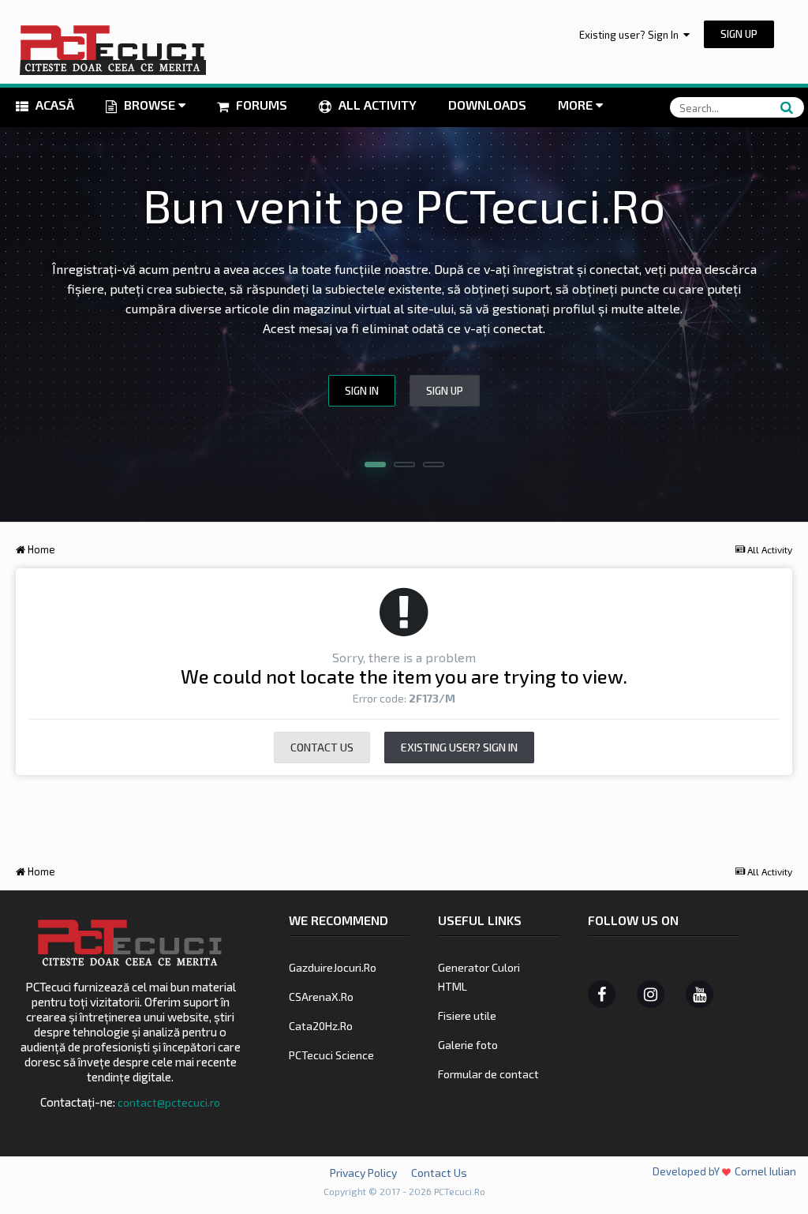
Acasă (53, 104)
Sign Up (739, 34)
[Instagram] (650, 994)
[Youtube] (699, 994)
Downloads (487, 104)
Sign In (362, 390)
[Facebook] (601, 994)
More (575, 104)
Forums (260, 104)
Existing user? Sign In (631, 34)
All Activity (376, 104)
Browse (149, 104)
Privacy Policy (363, 1172)
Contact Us (322, 747)
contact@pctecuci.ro (169, 1102)
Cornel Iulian (765, 1171)
